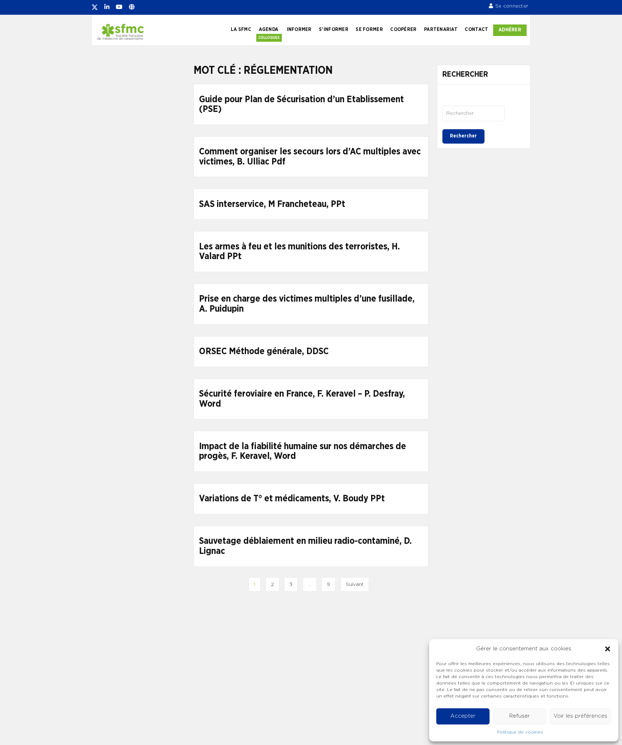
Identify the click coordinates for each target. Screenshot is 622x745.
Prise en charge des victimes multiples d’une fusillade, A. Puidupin (307, 303)
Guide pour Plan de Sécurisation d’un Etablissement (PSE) (301, 104)
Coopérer (403, 29)
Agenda (269, 29)
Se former (369, 29)
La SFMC (241, 29)
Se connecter (511, 6)
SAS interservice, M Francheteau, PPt (272, 204)
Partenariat (441, 29)
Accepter (462, 716)
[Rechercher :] (473, 113)
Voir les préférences (580, 716)
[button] (607, 649)
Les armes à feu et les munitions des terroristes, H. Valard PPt (299, 251)
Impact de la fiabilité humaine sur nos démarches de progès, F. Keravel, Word (302, 451)
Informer (299, 29)
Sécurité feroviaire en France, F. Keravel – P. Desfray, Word (302, 398)
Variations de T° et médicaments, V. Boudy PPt (292, 498)
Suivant (355, 584)
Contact (476, 29)
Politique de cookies (520, 732)
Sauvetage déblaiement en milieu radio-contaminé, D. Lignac (305, 546)
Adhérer (510, 29)
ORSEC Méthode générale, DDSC (264, 351)
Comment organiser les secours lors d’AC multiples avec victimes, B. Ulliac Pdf (310, 156)
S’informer (333, 29)
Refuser (519, 716)
